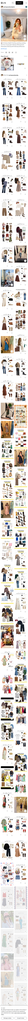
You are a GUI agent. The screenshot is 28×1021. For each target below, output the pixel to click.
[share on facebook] (6, 52)
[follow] (26, 7)
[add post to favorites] (25, 39)
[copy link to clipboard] (16, 52)
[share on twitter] (12, 52)
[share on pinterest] (9, 52)
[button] (26, 3)
